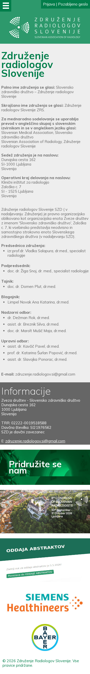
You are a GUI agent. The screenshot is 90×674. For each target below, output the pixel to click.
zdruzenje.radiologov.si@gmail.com (45, 374)
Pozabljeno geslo (73, 4)
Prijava (49, 4)
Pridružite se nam (35, 467)
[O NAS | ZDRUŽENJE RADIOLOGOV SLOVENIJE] (45, 37)
